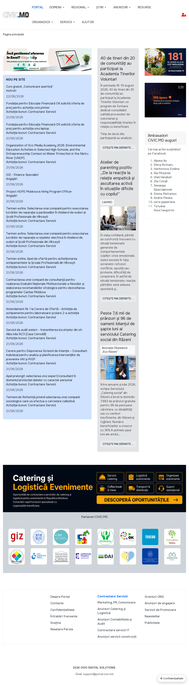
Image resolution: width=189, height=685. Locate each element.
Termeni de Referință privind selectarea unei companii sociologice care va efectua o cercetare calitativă (43, 399)
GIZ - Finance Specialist (22, 175)
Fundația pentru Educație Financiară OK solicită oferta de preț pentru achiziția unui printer (45, 105)
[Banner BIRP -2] (47, 59)
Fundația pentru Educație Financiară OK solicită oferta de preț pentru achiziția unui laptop (45, 126)
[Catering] (94, 488)
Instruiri (11, 91)
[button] (57, 7)
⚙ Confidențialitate (171, 678)
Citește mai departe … (118, 147)
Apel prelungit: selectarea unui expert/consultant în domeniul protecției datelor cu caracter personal (41, 378)
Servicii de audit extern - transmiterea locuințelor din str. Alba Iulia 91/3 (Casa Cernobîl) (44, 332)
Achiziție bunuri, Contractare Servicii (31, 112)
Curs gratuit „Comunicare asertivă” (29, 87)
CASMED (107, 202)
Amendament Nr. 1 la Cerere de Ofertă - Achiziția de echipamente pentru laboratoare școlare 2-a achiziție (42, 311)
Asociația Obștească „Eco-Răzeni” (114, 349)
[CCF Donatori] (165, 62)
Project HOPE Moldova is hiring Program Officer (39, 192)
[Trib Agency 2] (165, 100)
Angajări (11, 179)
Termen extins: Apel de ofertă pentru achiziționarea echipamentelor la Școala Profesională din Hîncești (41, 261)
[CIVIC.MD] (16, 14)
